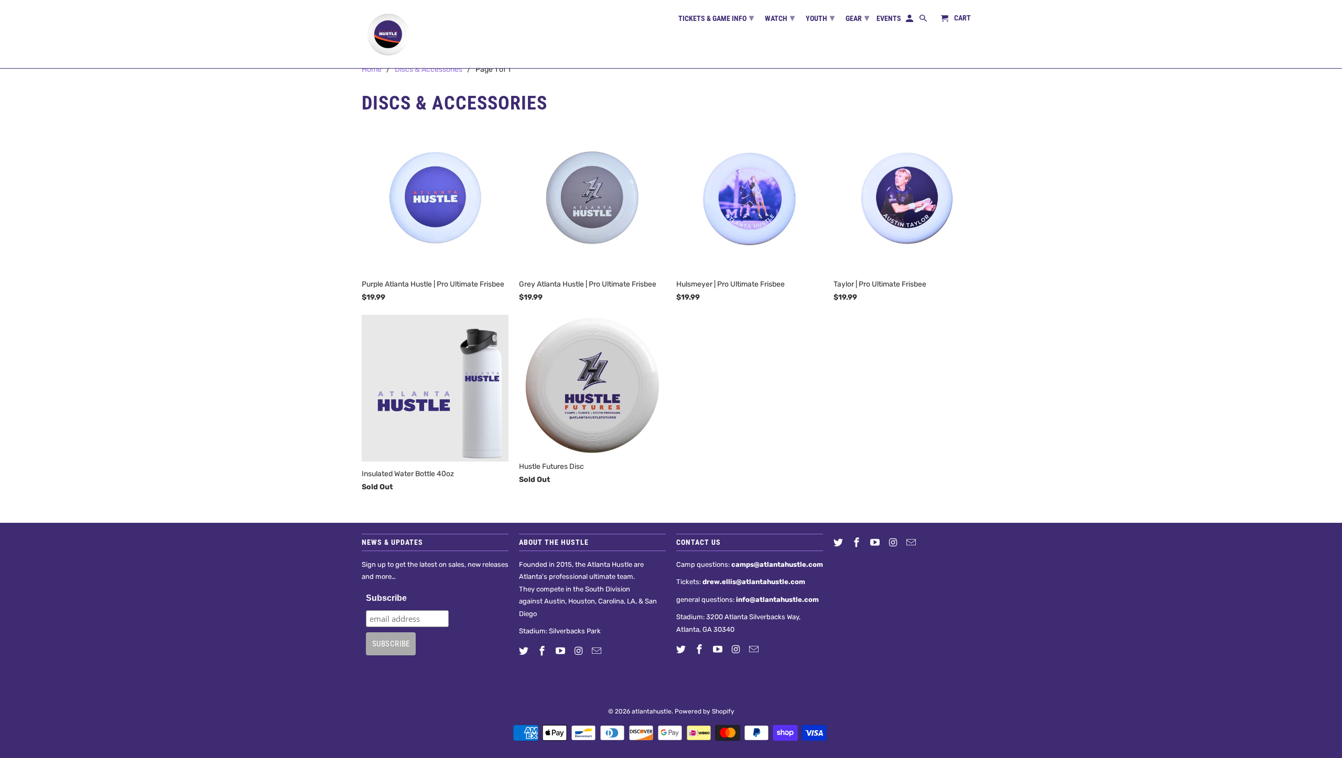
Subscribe (386, 598)
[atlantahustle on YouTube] (561, 651)
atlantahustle (652, 711)
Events (888, 18)
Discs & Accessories (428, 69)
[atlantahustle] (388, 34)
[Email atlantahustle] (597, 651)
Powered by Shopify (704, 711)
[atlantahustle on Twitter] (525, 651)
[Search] (923, 20)
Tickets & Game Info (716, 17)
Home (372, 69)
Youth (820, 17)
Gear (857, 17)
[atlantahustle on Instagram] (579, 651)
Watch (780, 17)
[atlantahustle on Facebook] (543, 651)
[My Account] (910, 20)
